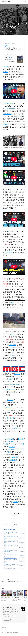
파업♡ (5, 72)
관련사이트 (4, 627)
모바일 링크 (13, 460)
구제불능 (6, 444)
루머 (8, 410)
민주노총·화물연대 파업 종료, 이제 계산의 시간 (10, 551)
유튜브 (16, 429)
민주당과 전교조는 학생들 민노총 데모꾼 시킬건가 (11, 565)
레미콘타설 (8, 57)
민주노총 (17, 374)
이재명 (12, 444)
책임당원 (15, 457)
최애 (8, 441)
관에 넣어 (12, 345)
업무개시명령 (8, 103)
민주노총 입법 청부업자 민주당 (10, 554)
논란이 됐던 (11, 334)
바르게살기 (10, 439)
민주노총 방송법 (8, 408)
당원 (8, 452)
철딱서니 (21, 439)
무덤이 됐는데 (15, 384)
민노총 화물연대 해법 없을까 (10, 568)
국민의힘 (21, 449)
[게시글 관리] (10, 524)
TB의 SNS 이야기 (6, 2)
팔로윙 (15, 502)
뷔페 (12, 302)
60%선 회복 (11, 108)
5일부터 (6, 124)
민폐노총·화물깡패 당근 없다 (10, 558)
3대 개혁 (5, 529)
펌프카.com (8, 46)
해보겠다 (10, 379)
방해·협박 (8, 252)
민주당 (6, 66)
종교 (12, 441)
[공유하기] (8, 524)
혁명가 (12, 355)
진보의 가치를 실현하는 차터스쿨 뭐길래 (11, 537)
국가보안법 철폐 (15, 347)
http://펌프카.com (9, 43)
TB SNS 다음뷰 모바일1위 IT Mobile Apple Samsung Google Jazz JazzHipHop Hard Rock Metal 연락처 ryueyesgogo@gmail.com (10, 613)
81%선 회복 (7, 114)
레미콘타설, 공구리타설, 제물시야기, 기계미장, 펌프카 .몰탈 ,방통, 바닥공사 (9, 60)
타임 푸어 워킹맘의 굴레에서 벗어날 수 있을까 (10, 533)
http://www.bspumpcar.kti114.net (12, 55)
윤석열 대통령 (10, 449)
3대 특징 (12, 447)
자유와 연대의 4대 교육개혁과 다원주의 (11, 542)
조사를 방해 (18, 116)
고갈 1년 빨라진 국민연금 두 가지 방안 (11, 546)
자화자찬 (10, 400)
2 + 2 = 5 (10, 418)
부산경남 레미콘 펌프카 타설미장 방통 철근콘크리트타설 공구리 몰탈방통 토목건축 (13, 49)
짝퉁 (22, 444)
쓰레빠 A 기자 (10, 389)
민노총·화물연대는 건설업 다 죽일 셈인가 (10, 560)
